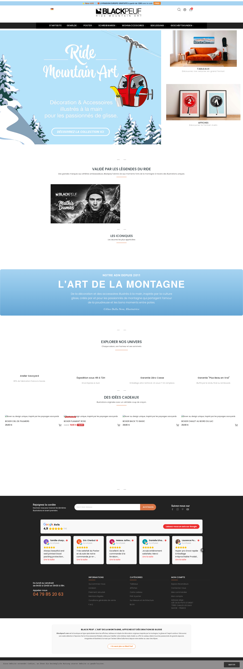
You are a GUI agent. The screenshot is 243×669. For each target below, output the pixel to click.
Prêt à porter (135, 596)
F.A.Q (91, 604)
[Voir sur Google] (46, 541)
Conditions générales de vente (102, 600)
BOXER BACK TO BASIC (134, 421)
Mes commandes (179, 592)
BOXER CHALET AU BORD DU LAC (197, 421)
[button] (40, 550)
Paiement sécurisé (97, 592)
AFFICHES (203, 122)
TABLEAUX (203, 68)
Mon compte (177, 596)
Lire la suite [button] (49, 559)
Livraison (92, 588)
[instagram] (177, 509)
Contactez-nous (178, 588)
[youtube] (187, 509)
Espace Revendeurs (179, 584)
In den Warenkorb (60, 425)
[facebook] (172, 509)
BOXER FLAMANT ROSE (75, 421)
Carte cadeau (136, 592)
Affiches (133, 588)
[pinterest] (182, 509)
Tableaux (134, 584)
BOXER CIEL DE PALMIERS (17, 421)
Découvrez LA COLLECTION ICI (80, 132)
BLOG (132, 604)
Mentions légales (96, 596)
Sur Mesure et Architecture (142, 600)
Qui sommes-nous (97, 584)
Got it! (231, 664)
